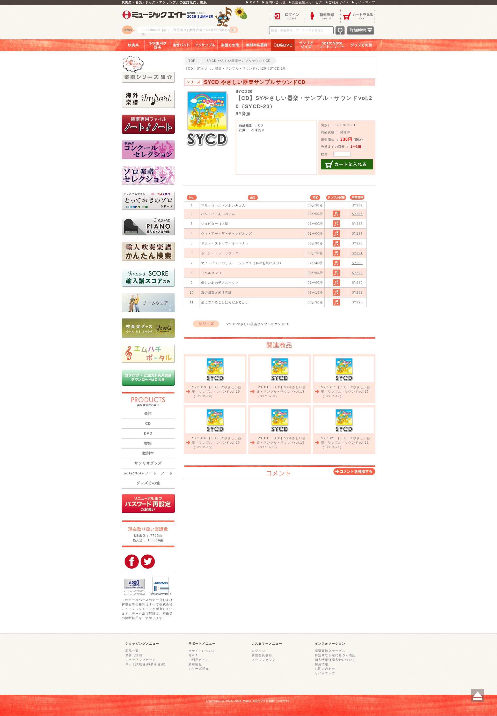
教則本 (148, 453)
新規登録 (323, 16)
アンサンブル (205, 45)
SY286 (357, 213)
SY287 (357, 233)
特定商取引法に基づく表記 (335, 655)
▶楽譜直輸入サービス (305, 2)
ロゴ (186, 22)
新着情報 (195, 664)
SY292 (357, 292)
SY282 (357, 205)
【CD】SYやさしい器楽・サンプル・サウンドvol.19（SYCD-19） (216, 391)
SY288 (357, 263)
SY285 (357, 223)
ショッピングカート (140, 659)
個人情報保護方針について (335, 659)
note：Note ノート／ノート (332, 45)
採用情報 (321, 664)
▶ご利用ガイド (337, 2)
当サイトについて (202, 650)
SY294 (357, 272)
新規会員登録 (262, 655)
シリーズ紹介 (198, 668)
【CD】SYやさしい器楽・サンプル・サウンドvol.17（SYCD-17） (345, 391)
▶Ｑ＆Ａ (252, 2)
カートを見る (357, 16)
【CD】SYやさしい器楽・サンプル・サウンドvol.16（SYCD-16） (216, 442)
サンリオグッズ (306, 45)
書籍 (148, 443)
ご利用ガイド (198, 659)
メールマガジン (263, 659)
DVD (148, 433)
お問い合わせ (325, 668)
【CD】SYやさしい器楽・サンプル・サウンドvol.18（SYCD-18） (281, 391)
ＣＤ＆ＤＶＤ (283, 45)
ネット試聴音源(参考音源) (145, 664)
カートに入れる (347, 164)
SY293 (357, 302)
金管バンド (181, 45)
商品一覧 (132, 650)
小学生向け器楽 (157, 45)
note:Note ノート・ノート (148, 473)
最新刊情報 (133, 655)
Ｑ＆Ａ (193, 655)
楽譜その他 (230, 45)
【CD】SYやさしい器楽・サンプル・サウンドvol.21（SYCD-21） (345, 442)
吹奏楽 (130, 45)
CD (148, 423)
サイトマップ (325, 673)
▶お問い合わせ (274, 2)
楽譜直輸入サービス (330, 650)
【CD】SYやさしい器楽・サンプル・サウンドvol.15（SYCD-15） (281, 442)
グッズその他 (364, 45)
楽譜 (148, 413)
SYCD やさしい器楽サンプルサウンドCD (239, 60)
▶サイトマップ (363, 2)
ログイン (288, 16)
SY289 (357, 282)
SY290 (357, 243)
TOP (191, 60)
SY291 (357, 253)
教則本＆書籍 (257, 45)
